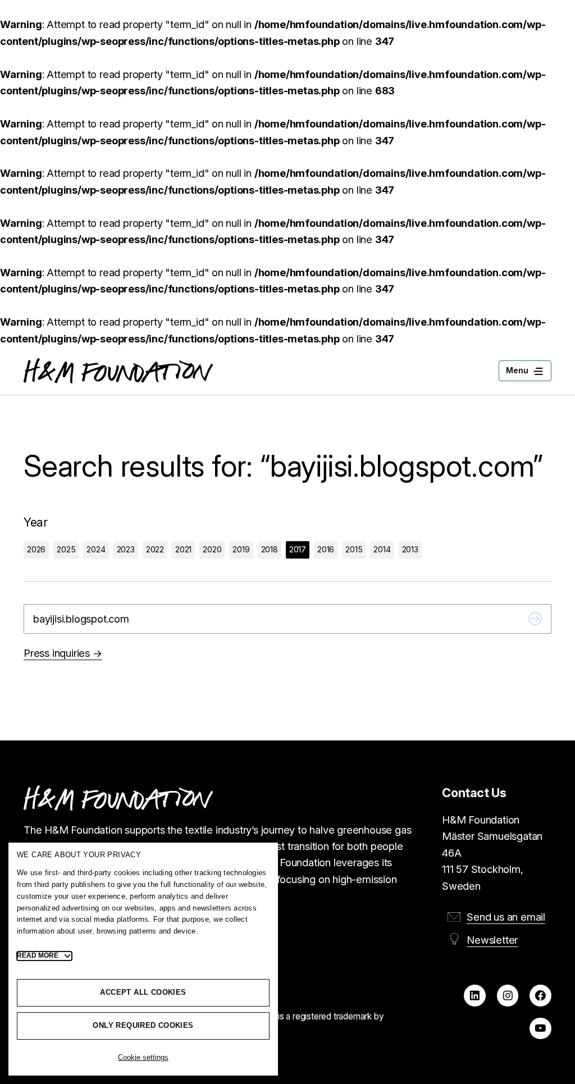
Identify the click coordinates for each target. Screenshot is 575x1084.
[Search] (535, 619)
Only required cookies (143, 1025)
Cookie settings (143, 1057)
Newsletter (492, 940)
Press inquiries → (63, 653)
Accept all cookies (143, 992)
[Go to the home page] (118, 370)
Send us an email (506, 917)
